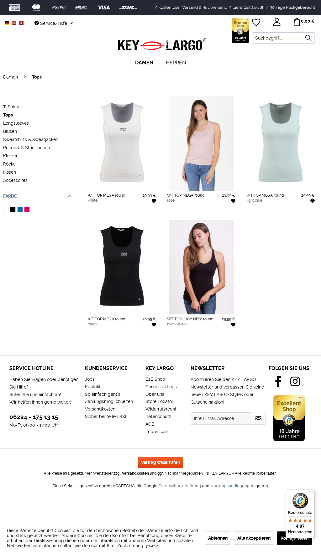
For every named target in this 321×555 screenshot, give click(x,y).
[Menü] (311, 493)
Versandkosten (100, 408)
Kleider (10, 155)
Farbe (10, 196)
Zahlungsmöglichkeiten (109, 401)
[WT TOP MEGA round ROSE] (122, 216)
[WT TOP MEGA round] (122, 143)
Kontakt (93, 386)
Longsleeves (16, 123)
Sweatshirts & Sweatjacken (30, 139)
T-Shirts (11, 106)
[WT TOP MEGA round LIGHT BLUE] (111, 216)
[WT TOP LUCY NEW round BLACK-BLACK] (169, 340)
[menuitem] (283, 38)
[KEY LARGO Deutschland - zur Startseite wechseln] (162, 44)
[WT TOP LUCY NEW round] (201, 267)
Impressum (156, 431)
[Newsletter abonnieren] (258, 418)
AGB (149, 424)
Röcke (9, 163)
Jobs (90, 379)
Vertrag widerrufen (160, 462)
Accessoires (15, 180)
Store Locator (159, 401)
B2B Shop (155, 379)
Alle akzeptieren (254, 538)
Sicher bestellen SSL (106, 416)
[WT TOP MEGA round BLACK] (100, 216)
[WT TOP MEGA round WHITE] (90, 216)
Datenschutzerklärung (180, 485)
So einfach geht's (102, 394)
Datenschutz (158, 416)
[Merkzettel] (256, 23)
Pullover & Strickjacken (26, 147)
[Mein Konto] (277, 23)
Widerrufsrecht (160, 408)
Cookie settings (161, 386)
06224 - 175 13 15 (33, 417)
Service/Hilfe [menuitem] (53, 23)
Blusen (10, 131)
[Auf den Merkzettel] (154, 201)
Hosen (9, 172)
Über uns (154, 394)
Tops (8, 114)
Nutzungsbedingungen (232, 485)
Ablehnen (218, 538)
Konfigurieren (294, 538)
